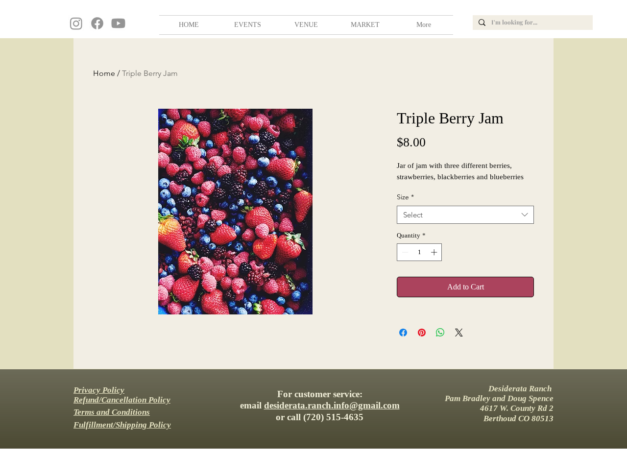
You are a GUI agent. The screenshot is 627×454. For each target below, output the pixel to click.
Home (104, 73)
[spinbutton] (419, 252)
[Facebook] (97, 23)
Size (405, 196)
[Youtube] (118, 23)
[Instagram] (76, 23)
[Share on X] (459, 332)
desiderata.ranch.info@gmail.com (332, 405)
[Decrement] (404, 252)
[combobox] (465, 215)
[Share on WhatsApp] (440, 332)
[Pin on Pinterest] (422, 332)
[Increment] (435, 252)
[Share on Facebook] (403, 332)
